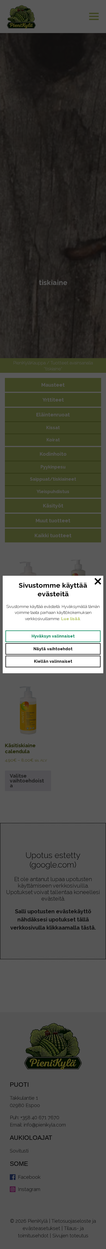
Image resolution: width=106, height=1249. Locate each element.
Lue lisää (70, 618)
